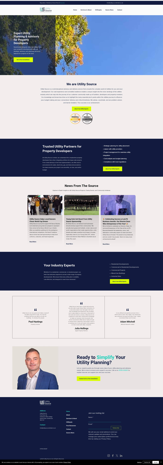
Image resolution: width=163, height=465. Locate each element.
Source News (70, 433)
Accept (155, 462)
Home (68, 411)
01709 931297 (123, 370)
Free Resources (71, 425)
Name (90, 417)
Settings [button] (139, 462)
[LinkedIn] (121, 455)
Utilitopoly (69, 422)
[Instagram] (108, 455)
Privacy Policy (67, 462)
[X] (117, 455)
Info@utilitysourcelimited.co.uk (115, 2)
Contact (68, 429)
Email (90, 424)
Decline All (147, 462)
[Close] (161, 462)
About (68, 415)
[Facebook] (112, 455)
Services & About (71, 418)
